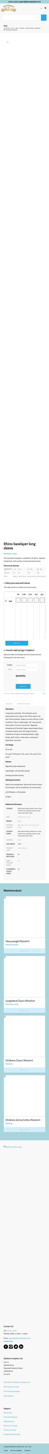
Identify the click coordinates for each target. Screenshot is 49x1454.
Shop (5, 26)
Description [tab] (9, 704)
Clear (44, 693)
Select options (25, 951)
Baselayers (18, 693)
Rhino (19, 821)
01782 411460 (13, 2)
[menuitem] (6, 1450)
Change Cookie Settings (12, 1434)
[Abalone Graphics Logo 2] (10, 8)
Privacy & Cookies (10, 1430)
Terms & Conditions (11, 1417)
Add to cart (17, 643)
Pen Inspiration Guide (11, 1387)
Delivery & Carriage (10, 1426)
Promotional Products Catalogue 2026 (17, 1382)
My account (8, 1413)
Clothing (24, 693)
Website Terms (9, 1421)
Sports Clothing (30, 693)
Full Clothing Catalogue (12, 1391)
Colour (9, 665)
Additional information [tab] (23, 704)
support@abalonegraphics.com (30, 2)
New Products (9, 1396)
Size (10, 669)
